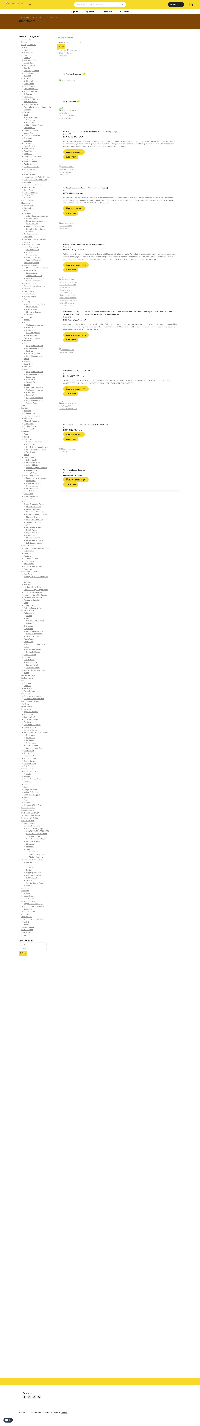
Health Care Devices (32, 245)
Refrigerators (31, 255)
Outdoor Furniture (31, 426)
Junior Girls (28, 366)
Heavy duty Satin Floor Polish (35, 180)
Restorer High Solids (29, 818)
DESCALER (28, 141)
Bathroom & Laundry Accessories (37, 548)
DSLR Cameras (32, 224)
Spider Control (29, 761)
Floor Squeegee (30, 161)
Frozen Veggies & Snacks (36, 468)
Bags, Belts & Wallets (34, 346)
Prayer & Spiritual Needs (33, 566)
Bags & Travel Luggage (33, 904)
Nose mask (30, 735)
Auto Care (28, 574)
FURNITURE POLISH (31, 167)
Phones (27, 289)
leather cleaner (27, 678)
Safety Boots (31, 743)
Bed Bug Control (30, 717)
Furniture (24, 408)
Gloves (26, 647)
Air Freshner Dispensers (35, 631)
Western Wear (32, 335)
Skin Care (28, 68)
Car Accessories (30, 234)
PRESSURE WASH (28, 808)
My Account (91, 12)
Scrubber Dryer (27, 896)
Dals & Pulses (31, 530)
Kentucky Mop (29, 691)
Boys (26, 322)
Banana (27, 777)
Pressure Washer (33, 841)
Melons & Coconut (31, 792)
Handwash (28, 657)
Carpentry (28, 582)
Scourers (25, 888)
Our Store (25, 704)
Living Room (28, 424)
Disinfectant (28, 626)
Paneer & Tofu (32, 470)
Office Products (30, 283)
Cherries (27, 782)
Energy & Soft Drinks (34, 442)
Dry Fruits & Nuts (32, 533)
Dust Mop (27, 683)
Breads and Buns (33, 463)
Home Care (28, 494)
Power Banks (31, 270)
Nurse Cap (30, 738)
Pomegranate (29, 803)
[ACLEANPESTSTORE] (15, 4)
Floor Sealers (29, 159)
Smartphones (31, 273)
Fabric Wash (29, 639)
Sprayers (29, 880)
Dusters (29, 870)
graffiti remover (30, 172)
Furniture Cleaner (31, 164)
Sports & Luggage (28, 901)
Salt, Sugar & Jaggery (35, 543)
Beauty (26, 437)
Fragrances (28, 52)
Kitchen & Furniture (31, 421)
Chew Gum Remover (32, 135)
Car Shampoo (29, 128)
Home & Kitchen (30, 491)
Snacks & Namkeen (34, 522)
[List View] (63, 46)
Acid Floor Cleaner (31, 104)
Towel (23, 935)
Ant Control (28, 714)
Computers (28, 237)
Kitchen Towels (32, 665)
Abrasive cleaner (30, 102)
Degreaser (28, 138)
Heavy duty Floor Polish (35, 644)
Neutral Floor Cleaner (32, 185)
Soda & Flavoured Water (36, 450)
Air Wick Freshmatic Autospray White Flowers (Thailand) (85, 188)
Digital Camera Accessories (37, 221)
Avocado (27, 774)
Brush (26, 115)
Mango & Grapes (30, 790)
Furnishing (28, 553)
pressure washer (28, 810)
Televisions (30, 315)
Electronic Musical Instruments (36, 239)
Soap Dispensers (33, 636)
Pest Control (26, 709)
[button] (76, 265)
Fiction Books (29, 86)
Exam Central (29, 84)
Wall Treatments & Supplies (34, 608)
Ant (30, 865)
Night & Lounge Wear (34, 400)
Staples (27, 525)
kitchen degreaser (28, 675)
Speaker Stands (30, 296)
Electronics (25, 203)
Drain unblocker (27, 200)
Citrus (26, 784)
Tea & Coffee (31, 452)
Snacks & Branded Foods (34, 504)
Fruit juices (30, 444)
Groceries (25, 431)
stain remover (26, 917)
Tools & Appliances (31, 71)
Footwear (30, 330)
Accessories (29, 206)
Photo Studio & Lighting (35, 226)
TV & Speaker (29, 302)
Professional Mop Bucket (34, 699)
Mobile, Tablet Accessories (37, 268)
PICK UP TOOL (30, 187)
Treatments (28, 73)
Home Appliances (31, 247)
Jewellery (28, 361)
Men (25, 369)
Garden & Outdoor (31, 559)
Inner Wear (30, 379)
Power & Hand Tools (32, 605)
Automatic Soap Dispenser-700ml (76, 371)
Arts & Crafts (26, 39)
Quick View (71, 157)
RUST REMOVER (27, 821)
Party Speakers (32, 309)
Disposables (29, 551)
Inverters (29, 252)
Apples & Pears (30, 771)
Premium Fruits (32, 489)
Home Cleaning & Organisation (36, 590)
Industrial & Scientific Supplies (36, 595)
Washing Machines (33, 260)
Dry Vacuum (33, 852)
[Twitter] (29, 1397)
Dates (26, 787)
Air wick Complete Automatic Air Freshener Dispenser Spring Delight (90, 131)
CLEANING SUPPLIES (29, 99)
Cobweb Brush (32, 117)
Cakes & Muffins (32, 465)
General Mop (29, 688)
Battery (24, 42)
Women (27, 385)
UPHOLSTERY (29, 195)
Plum (26, 800)
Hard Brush (30, 122)
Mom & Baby (29, 63)
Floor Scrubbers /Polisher (36, 834)
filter (23, 405)
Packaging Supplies (32, 600)
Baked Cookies (32, 460)
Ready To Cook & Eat (34, 520)
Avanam (64, 1413)
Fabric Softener (30, 146)
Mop (23, 680)
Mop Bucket (26, 693)
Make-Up (27, 58)
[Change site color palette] (8, 1420)
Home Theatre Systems (35, 304)
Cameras (27, 213)
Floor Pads (28, 154)
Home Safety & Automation (34, 592)
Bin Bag (27, 112)
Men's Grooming (30, 60)
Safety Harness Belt (34, 748)
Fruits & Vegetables (31, 476)
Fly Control (28, 722)
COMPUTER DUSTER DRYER (37, 831)
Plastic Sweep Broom (34, 125)
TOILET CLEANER (31, 193)
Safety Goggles (32, 745)
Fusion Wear (31, 395)
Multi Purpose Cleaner (30, 701)
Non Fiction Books (31, 89)
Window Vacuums (36, 857)
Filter (23, 953)
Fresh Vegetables (33, 483)
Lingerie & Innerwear (34, 398)
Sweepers (30, 847)
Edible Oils (30, 535)
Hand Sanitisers (30, 655)
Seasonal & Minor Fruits (33, 805)
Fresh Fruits (31, 481)
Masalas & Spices (33, 538)
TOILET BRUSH (27, 932)
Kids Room (28, 418)
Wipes (26, 673)
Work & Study (29, 429)
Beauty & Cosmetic (28, 45)
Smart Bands (29, 291)
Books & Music (27, 78)
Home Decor (29, 561)
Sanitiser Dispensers (34, 634)
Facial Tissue (31, 662)
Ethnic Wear (31, 328)
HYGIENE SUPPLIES (29, 610)
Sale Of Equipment (28, 823)
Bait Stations (31, 862)
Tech (26, 299)
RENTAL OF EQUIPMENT (31, 813)
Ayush (26, 47)
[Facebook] (24, 1397)
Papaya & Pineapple (32, 795)
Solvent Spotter (27, 899)
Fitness (26, 50)
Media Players (32, 307)
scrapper (25, 891)
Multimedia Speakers (32, 281)
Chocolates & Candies (35, 512)
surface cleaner (27, 927)
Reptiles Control (30, 753)
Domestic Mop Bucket (32, 696)
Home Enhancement (32, 416)
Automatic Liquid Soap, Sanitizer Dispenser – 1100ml (83, 244)
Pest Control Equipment (33, 860)
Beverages (28, 439)
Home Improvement (29, 572)
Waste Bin (28, 198)
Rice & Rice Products (34, 540)
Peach (26, 797)
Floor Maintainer (30, 151)
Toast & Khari (31, 473)
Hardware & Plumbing (32, 587)
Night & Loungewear (34, 356)
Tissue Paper (29, 660)
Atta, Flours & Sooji (33, 527)
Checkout (124, 12)
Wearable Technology (35, 278)
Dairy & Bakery (30, 457)
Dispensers (28, 629)
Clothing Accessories (34, 325)
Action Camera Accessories (37, 216)
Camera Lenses (32, 219)
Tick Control (29, 766)
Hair (25, 55)
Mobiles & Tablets (31, 265)
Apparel (27, 320)
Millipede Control (30, 727)
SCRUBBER (25, 893)
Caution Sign (29, 133)
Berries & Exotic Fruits (32, 779)
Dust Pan (27, 143)
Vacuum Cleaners (33, 257)
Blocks (29, 618)
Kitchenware (29, 564)
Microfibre (28, 182)
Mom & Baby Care (31, 496)
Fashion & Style (27, 317)
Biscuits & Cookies (33, 507)
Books (26, 455)
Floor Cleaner (29, 148)
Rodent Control (30, 756)
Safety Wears (31, 878)
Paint (26, 603)
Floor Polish (28, 642)
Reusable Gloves (33, 652)
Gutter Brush (31, 120)
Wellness (27, 76)
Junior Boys (28, 364)
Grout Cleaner (29, 174)
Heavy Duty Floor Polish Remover (37, 177)
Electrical (27, 584)
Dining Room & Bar (31, 413)
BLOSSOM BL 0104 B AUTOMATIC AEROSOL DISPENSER (85, 425)
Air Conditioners (30, 208)
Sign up (74, 12)
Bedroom (27, 411)
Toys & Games (29, 911)
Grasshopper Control (32, 725)
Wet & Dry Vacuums (36, 854)
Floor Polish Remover (32, 156)
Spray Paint (28, 190)
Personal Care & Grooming (34, 286)
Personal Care (29, 65)
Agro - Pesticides (31, 712)
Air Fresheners (29, 613)
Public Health (29, 751)
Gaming (27, 242)
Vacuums (29, 886)
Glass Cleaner (29, 169)
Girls (25, 343)
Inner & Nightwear (33, 333)
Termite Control (30, 764)
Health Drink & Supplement (37, 447)
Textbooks (28, 97)
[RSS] (34, 1397)
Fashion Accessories (32, 338)
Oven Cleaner (27, 706)
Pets (25, 501)
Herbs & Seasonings (34, 486)
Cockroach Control (31, 719)
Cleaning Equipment (32, 826)
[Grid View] (59, 46)
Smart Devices (29, 294)
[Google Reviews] (39, 1397)
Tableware (28, 569)
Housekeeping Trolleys (35, 839)
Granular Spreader (33, 875)
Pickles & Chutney (33, 517)
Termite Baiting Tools (34, 883)
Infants (26, 359)
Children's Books (31, 81)
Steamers (30, 844)
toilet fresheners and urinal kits (36, 670)
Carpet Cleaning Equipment (37, 828)
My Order (108, 12)
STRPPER (25, 924)
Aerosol (29, 616)
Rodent (31, 867)
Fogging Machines (33, 873)
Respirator (30, 740)
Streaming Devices (33, 312)
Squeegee (25, 914)
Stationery (28, 94)
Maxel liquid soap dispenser (74, 470)
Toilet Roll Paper (32, 668)
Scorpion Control (30, 758)
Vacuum (29, 849)
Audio (26, 211)
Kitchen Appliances (31, 263)
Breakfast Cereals (33, 509)
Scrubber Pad (34, 836)
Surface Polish (27, 930)
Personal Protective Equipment (36, 732)
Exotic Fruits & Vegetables (36, 478)
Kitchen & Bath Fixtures (33, 597)
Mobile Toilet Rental (32, 816)
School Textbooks (31, 91)
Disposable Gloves (33, 649)
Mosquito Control (31, 730)
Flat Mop (27, 686)
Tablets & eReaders (34, 276)
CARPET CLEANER (31, 130)
